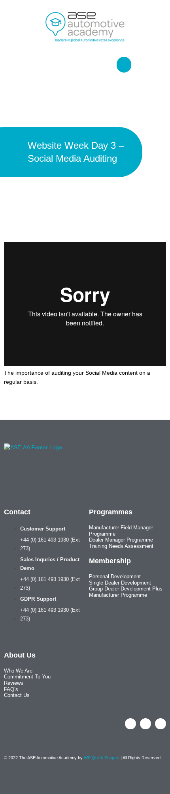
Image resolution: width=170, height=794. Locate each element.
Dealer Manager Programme (121, 540)
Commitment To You (27, 677)
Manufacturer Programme (118, 595)
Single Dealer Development (120, 583)
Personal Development (115, 576)
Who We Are (18, 671)
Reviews (13, 683)
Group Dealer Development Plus (125, 589)
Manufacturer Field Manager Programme (121, 531)
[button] (101, 63)
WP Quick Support (101, 757)
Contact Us (17, 695)
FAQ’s (11, 689)
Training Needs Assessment (121, 546)
